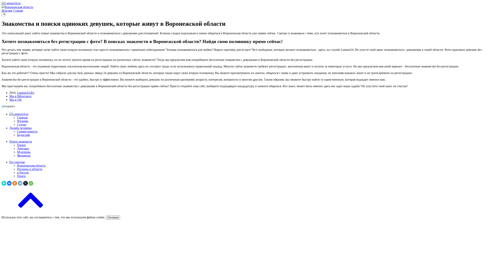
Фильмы (22, 121)
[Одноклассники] (14, 183)
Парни (21, 145)
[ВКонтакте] (9, 183)
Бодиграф (23, 135)
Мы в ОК (15, 99)
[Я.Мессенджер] (4, 183)
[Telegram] (20, 183)
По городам (17, 162)
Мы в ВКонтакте (20, 96)
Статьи (21, 124)
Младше (7, 10)
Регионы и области (29, 169)
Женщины (24, 155)
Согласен (113, 217)
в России (23, 172)
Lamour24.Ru (25, 92)
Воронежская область (31, 165)
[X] (25, 183)
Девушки (23, 148)
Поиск (21, 176)
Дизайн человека (20, 128)
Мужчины (24, 152)
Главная (22, 117)
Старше (18, 10)
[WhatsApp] (31, 183)
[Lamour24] (18, 114)
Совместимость (27, 131)
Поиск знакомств (20, 141)
